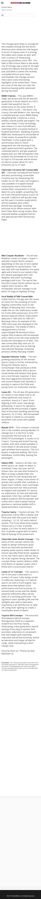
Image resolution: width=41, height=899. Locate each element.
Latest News (6, 7)
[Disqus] (20, 704)
